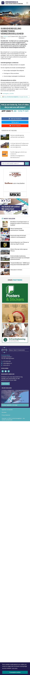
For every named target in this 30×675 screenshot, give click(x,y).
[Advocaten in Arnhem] (5, 272)
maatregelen (5, 93)
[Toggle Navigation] (27, 3)
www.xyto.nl (6, 365)
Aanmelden (5, 383)
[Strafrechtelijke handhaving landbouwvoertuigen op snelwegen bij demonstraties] (5, 258)
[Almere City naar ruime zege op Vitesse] (5, 251)
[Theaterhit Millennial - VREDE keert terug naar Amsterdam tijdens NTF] (5, 265)
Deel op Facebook (16, 118)
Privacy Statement (6, 415)
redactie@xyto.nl (7, 363)
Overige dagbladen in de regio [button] (9, 405)
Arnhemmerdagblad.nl (11, 2)
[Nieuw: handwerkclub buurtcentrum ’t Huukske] (5, 231)
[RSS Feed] (8, 371)
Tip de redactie (16, 125)
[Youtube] (5, 371)
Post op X (16, 122)
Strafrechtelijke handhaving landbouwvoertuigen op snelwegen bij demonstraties (20, 257)
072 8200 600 (7, 361)
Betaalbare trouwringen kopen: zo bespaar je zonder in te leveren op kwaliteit (19, 223)
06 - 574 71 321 (21, 111)
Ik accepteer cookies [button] (15, 672)
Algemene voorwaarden (7, 409)
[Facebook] (2, 371)
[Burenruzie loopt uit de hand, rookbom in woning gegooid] (5, 238)
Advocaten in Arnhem (16, 269)
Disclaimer (4, 412)
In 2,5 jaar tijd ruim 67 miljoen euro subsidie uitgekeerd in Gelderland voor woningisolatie (19, 145)
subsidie (11, 93)
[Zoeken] (27, 163)
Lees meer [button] (14, 668)
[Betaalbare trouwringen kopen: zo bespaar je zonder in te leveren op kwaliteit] (5, 224)
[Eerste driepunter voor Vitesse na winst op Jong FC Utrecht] (5, 244)
